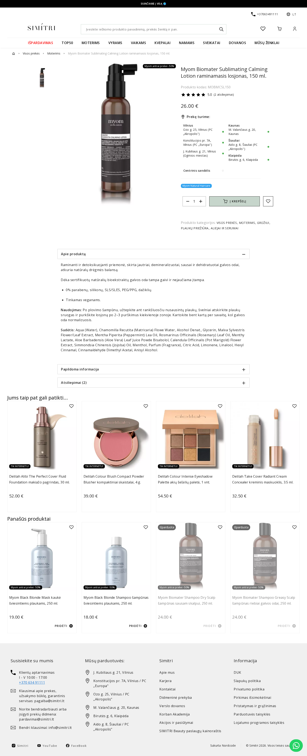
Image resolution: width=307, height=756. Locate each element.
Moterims (53, 53)
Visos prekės (31, 53)
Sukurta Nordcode (223, 745)
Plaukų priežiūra (195, 228)
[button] (291, 14)
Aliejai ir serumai (224, 228)
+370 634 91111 (32, 682)
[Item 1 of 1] (116, 133)
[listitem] (42, 677)
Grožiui (263, 223)
